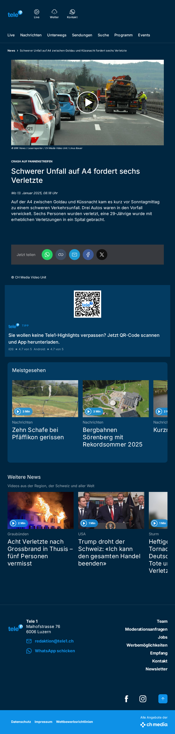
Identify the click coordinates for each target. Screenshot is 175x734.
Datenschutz (21, 722)
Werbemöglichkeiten (146, 645)
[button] (60, 254)
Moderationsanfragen (146, 629)
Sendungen (82, 35)
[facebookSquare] (126, 698)
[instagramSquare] (142, 698)
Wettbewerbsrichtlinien (74, 722)
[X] (101, 254)
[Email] (74, 254)
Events (144, 35)
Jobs (162, 637)
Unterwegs (56, 35)
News (11, 50)
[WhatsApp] (47, 254)
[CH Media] (153, 723)
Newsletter (156, 669)
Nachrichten (31, 35)
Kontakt (159, 661)
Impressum (43, 722)
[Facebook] (88, 254)
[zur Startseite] (15, 13)
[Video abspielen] (87, 102)
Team (162, 621)
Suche (103, 35)
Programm (123, 35)
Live (11, 35)
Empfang (158, 653)
